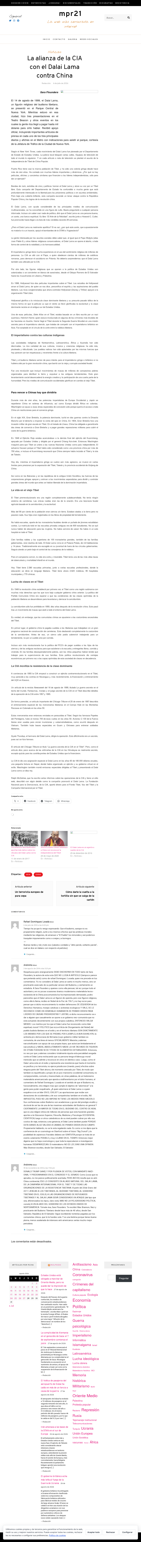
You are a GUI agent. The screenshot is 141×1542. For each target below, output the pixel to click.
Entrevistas (38, 3)
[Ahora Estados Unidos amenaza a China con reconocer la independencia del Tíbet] (54, 838)
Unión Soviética (80, 1437)
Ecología (92, 1295)
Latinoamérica (82, 1353)
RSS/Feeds (56, 1265)
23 (37, 1295)
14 (28, 1291)
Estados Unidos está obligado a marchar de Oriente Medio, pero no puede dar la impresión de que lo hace (53, 1282)
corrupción (77, 1279)
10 (11, 1291)
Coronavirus (83, 1274)
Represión (90, 1409)
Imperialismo (82, 1335)
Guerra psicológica (82, 1323)
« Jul (11, 1306)
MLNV (93, 1387)
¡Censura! (54, 3)
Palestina (78, 1400)
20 (24, 1295)
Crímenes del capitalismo (83, 1286)
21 (28, 1295)
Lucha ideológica (86, 1358)
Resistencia (123, 3)
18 (16, 1295)
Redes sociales (89, 39)
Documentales (72, 3)
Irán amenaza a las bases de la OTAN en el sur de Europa (54, 1431)
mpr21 (70, 14)
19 (20, 1295)
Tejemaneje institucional (85, 1420)
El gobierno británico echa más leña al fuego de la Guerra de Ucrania (54, 1480)
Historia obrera (84, 1331)
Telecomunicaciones (82, 1423)
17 (11, 1295)
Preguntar (124, 1278)
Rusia (77, 1415)
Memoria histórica (79, 1377)
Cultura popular (79, 1294)
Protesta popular (82, 1404)
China (38, 875)
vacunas (78, 1442)
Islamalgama (82, 1344)
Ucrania (87, 1428)
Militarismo (81, 1385)
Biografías (106, 3)
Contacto (59, 39)
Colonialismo (87, 1269)
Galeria (72, 39)
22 (32, 1295)
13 (24, 1291)
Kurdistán (76, 1349)
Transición (90, 3)
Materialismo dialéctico (81, 1367)
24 (11, 1298)
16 (36, 1291)
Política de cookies (57, 1535)
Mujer (74, 1391)
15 (32, 1291)
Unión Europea (83, 1433)
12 (20, 1291)
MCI (93, 1370)
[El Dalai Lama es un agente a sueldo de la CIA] (83, 838)
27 (24, 1298)
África (94, 1442)
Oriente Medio (85, 1395)
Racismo (76, 1410)
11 (15, 1291)
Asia (28, 875)
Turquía (76, 1428)
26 (20, 1298)
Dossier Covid (20, 3)
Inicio (46, 39)
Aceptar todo (93, 1532)
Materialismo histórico (81, 1370)
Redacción (46, 83)
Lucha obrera (80, 1363)
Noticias (54, 52)
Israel (94, 1345)
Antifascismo (82, 1264)
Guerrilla (75, 1331)
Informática (79, 1340)
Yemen (86, 1443)
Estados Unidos (82, 1315)
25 (15, 1298)
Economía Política (82, 1303)
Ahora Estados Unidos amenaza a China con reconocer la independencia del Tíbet (54, 850)
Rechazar (110, 1532)
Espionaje (77, 1311)
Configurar (127, 1532)
